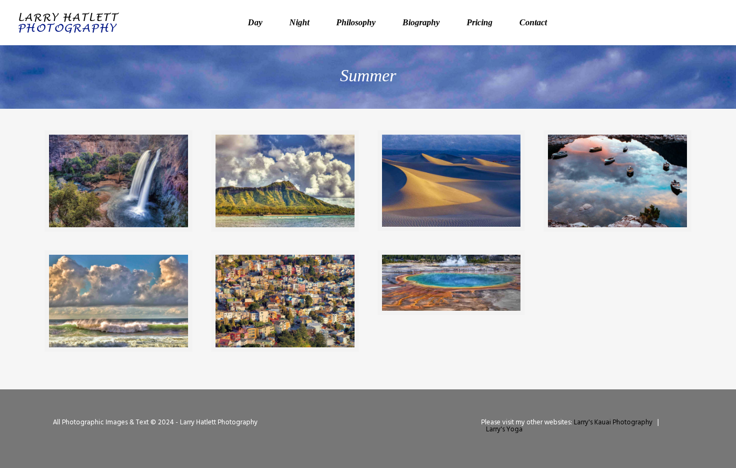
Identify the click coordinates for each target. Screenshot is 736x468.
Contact (533, 22)
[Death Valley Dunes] (451, 180)
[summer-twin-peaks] (285, 301)
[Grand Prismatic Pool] (451, 282)
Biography (421, 22)
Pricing (479, 22)
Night (299, 22)
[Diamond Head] (285, 181)
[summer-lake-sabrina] (617, 181)
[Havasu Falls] (118, 181)
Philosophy (356, 22)
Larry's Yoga (504, 429)
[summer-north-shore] (118, 301)
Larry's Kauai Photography (613, 422)
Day (255, 22)
